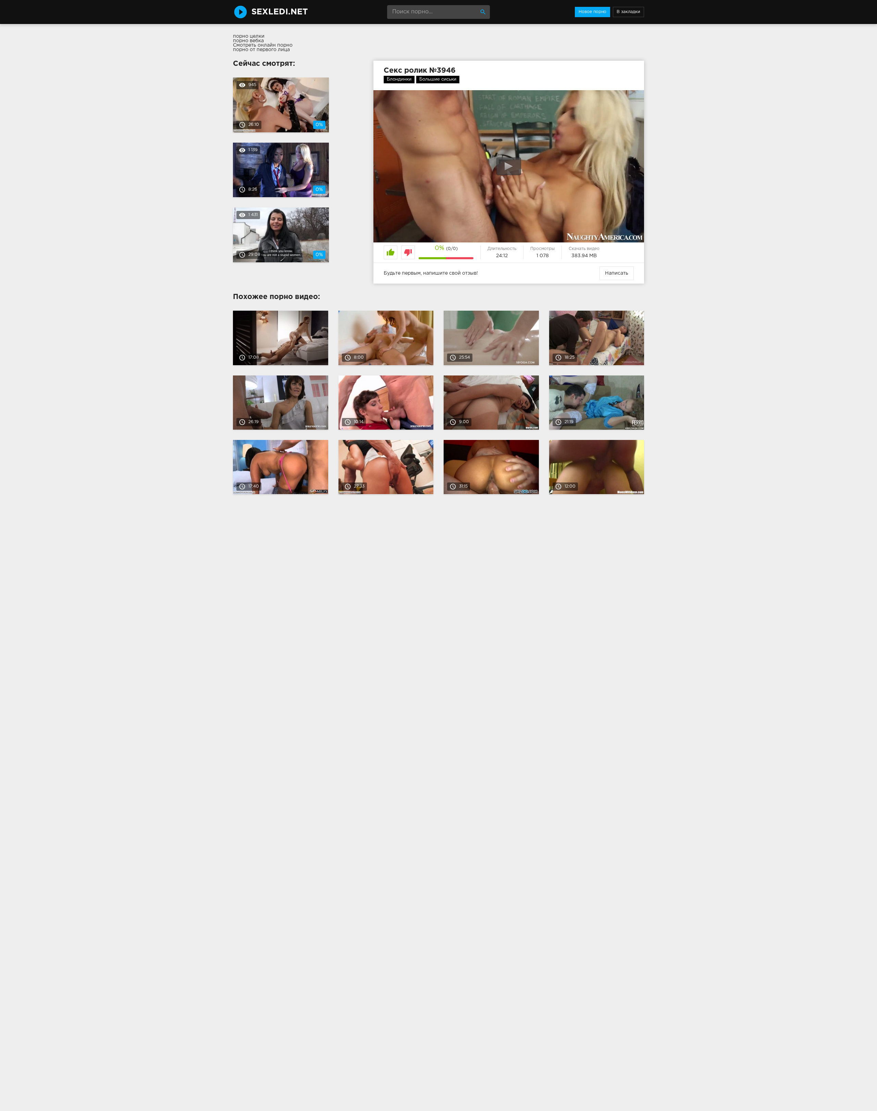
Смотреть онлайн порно (263, 45)
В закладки (628, 12)
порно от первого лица (261, 50)
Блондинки (399, 79)
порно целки (248, 36)
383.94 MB (584, 256)
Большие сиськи (437, 79)
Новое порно (592, 12)
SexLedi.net (279, 12)
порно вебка (248, 41)
